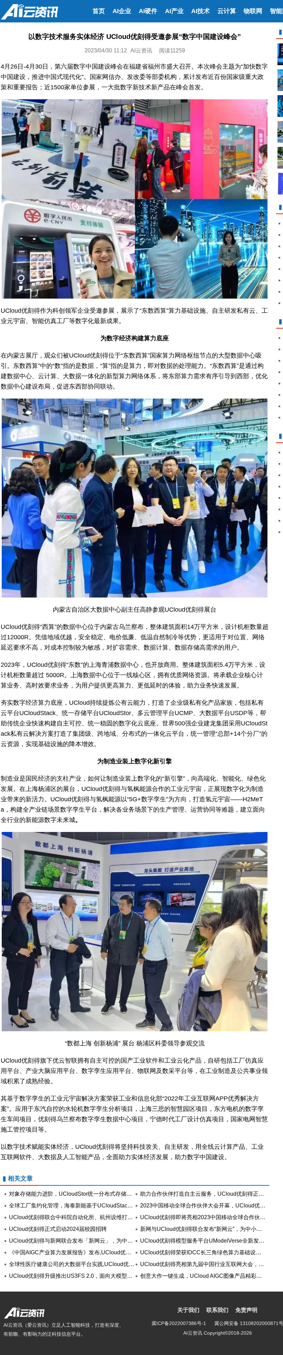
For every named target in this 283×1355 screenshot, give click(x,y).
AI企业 (122, 11)
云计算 (226, 11)
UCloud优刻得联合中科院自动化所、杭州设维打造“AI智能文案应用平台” (97, 1217)
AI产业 (174, 11)
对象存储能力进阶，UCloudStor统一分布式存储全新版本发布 (84, 1194)
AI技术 (200, 11)
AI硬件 (148, 11)
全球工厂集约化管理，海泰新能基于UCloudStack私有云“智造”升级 (90, 1205)
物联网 (253, 11)
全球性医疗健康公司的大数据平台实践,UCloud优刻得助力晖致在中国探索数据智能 (110, 1264)
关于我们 (188, 1310)
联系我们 (217, 1310)
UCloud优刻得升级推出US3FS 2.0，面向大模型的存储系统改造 (87, 1276)
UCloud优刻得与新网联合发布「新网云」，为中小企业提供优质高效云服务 (101, 1241)
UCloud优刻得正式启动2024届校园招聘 (58, 1229)
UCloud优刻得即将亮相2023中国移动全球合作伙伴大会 (208, 1217)
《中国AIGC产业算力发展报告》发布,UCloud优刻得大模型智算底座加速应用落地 (108, 1252)
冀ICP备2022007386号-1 (179, 1323)
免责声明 (246, 1310)
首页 (98, 11)
